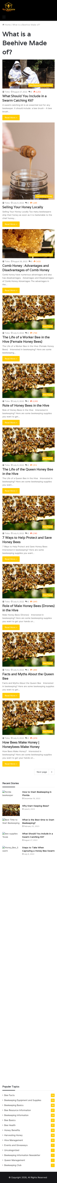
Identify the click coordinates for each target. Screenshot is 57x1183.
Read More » (11, 117)
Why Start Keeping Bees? (35, 805)
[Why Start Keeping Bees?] (11, 810)
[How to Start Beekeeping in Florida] (11, 796)
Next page (42, 772)
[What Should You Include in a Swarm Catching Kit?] (11, 838)
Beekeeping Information (16, 1115)
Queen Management (14, 1160)
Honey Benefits (12, 1130)
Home (7, 24)
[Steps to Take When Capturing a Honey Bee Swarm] (11, 963)
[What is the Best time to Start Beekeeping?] (11, 824)
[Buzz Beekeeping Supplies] (8, 7)
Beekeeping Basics (13, 1105)
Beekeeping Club (12, 1165)
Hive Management (13, 1140)
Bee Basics (10, 1120)
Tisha (7, 92)
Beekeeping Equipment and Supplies (22, 1100)
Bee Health (10, 1125)
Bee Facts (9, 1095)
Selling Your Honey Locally (22, 207)
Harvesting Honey (13, 1135)
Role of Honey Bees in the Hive (25, 405)
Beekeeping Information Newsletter (22, 1155)
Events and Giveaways (16, 1145)
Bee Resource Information (17, 1110)
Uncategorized (11, 1150)
